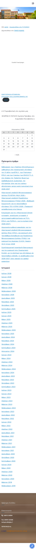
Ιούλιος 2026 (6, 273)
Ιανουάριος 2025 (8, 334)
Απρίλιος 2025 (7, 323)
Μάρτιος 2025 (7, 327)
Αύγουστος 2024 (8, 351)
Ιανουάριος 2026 (8, 295)
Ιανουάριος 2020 (8, 479)
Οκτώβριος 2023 (8, 383)
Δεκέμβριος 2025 (8, 298)
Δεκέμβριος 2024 (8, 337)
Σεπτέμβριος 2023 (8, 387)
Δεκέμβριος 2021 (8, 433)
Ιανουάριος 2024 (8, 372)
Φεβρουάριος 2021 (8, 447)
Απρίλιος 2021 (7, 440)
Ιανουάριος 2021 (8, 450)
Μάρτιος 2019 (7, 482)
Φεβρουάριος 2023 (9, 408)
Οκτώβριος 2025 (8, 305)
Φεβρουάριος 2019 (8, 486)
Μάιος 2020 (6, 468)
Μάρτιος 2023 (7, 404)
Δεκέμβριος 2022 (8, 415)
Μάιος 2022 (6, 426)
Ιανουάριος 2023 (8, 411)
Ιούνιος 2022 (6, 422)
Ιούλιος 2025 (6, 312)
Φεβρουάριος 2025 (9, 330)
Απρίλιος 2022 (7, 429)
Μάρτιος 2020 (7, 475)
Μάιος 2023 (6, 397)
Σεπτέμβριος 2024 (8, 348)
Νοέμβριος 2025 (8, 302)
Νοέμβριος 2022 (8, 418)
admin (6, 27)
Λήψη (6, 100)
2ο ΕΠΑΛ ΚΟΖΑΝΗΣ (24, 546)
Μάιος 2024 (6, 358)
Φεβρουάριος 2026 (9, 291)
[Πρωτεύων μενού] (32, 3)
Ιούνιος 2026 (6, 277)
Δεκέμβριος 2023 (8, 376)
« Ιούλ (17, 155)
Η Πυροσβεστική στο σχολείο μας (15, 111)
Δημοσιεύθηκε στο (19, 27)
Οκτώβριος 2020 (8, 457)
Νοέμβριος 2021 (8, 436)
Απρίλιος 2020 (7, 472)
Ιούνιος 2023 (6, 394)
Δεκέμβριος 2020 (8, 454)
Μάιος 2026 (6, 280)
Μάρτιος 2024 (7, 365)
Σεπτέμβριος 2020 (8, 461)
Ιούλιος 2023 (6, 390)
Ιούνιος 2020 (6, 465)
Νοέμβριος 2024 (8, 341)
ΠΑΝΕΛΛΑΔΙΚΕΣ (19, 30)
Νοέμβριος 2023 (8, 380)
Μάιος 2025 (6, 319)
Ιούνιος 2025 (6, 316)
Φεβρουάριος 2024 (9, 369)
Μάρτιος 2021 (7, 443)
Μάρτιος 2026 (7, 288)
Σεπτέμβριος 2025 (8, 309)
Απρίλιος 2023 (7, 401)
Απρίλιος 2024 (7, 362)
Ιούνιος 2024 (6, 355)
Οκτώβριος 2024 (8, 344)
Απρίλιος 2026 (7, 284)
